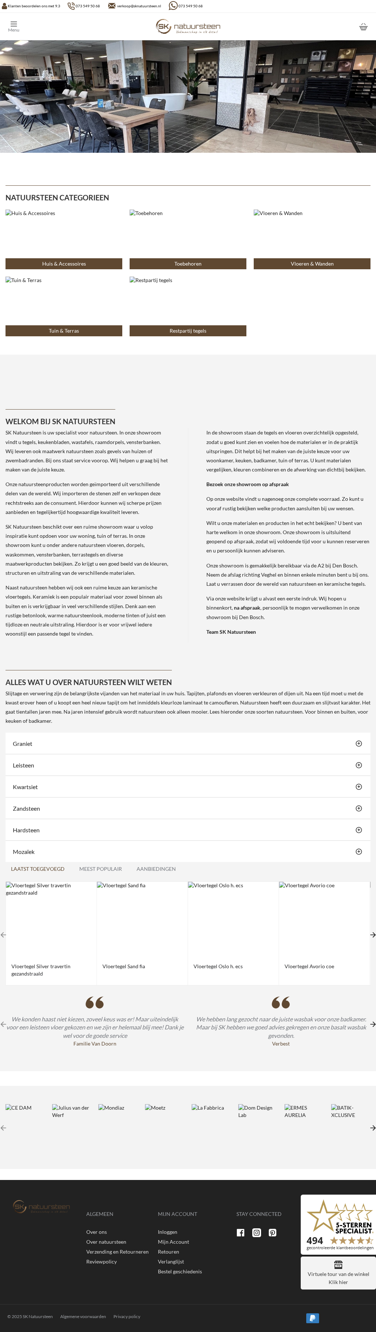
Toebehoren (188, 263)
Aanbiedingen (156, 869)
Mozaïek (24, 851)
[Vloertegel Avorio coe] (324, 920)
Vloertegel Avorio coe (309, 966)
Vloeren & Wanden (312, 263)
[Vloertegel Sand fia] (142, 920)
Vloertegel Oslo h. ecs (218, 966)
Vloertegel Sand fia (123, 966)
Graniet (22, 743)
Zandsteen (26, 808)
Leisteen (23, 765)
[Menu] (19, 26)
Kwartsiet (25, 786)
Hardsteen (26, 829)
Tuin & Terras (64, 331)
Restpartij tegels (188, 331)
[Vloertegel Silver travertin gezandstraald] (51, 920)
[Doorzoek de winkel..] (345, 26)
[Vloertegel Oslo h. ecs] (233, 920)
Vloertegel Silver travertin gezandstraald (40, 970)
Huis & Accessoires (64, 263)
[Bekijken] (363, 26)
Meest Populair (100, 869)
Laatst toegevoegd (38, 869)
